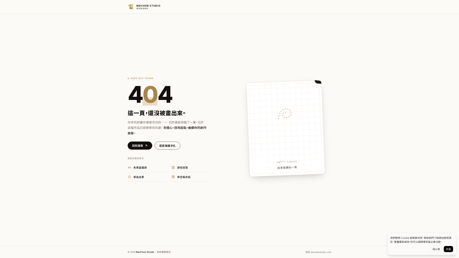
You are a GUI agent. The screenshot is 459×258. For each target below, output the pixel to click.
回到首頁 (137, 145)
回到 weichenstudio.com (318, 252)
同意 (448, 249)
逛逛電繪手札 (167, 145)
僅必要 (436, 249)
